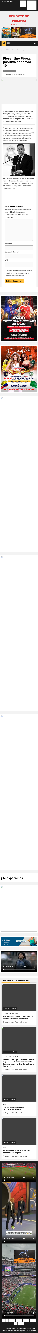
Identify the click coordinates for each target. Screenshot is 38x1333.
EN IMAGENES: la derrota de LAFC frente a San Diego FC (16, 1152)
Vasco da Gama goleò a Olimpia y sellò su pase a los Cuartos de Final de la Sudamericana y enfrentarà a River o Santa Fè (18, 1063)
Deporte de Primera (21, 74)
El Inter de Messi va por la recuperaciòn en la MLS (13, 1108)
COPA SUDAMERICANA (10, 1013)
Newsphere (21, 1331)
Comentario (9, 218)
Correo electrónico (12, 252)
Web (6, 260)
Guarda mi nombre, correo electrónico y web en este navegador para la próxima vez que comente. (19, 273)
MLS (4, 1104)
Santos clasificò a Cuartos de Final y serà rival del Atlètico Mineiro (18, 1018)
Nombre (8, 244)
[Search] (35, 43)
